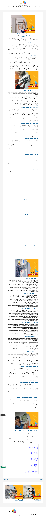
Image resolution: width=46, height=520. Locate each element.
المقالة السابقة (40, 479)
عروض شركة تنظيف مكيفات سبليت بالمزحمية (32, 471)
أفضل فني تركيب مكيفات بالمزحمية (34, 464)
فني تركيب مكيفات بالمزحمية (34, 452)
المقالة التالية (6, 479)
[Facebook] (35, 514)
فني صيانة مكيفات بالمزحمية (34, 453)
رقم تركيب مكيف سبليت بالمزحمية (34, 459)
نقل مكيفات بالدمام (13, 69)
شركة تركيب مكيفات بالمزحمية (34, 448)
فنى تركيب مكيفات (14, 136)
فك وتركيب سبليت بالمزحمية (34, 460)
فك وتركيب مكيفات (23, 38)
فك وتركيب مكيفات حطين (25, 121)
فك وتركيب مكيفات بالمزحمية (34, 446)
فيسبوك (17, 442)
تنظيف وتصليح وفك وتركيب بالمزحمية (33, 470)
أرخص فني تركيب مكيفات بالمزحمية (34, 465)
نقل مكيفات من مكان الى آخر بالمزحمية (33, 447)
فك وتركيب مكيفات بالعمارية (37, 499)
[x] (33, 514)
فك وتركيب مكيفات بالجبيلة (19, 499)
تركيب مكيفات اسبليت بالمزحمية (34, 458)
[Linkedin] (31, 514)
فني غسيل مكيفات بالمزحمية (34, 454)
